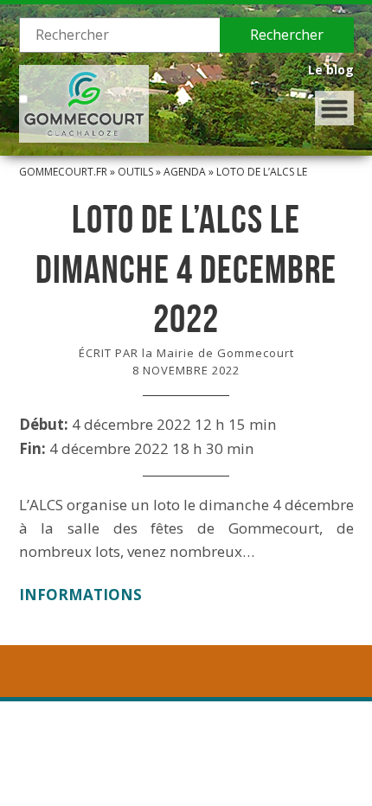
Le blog (331, 69)
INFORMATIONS (80, 594)
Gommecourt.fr (63, 171)
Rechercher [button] (287, 34)
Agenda (185, 171)
